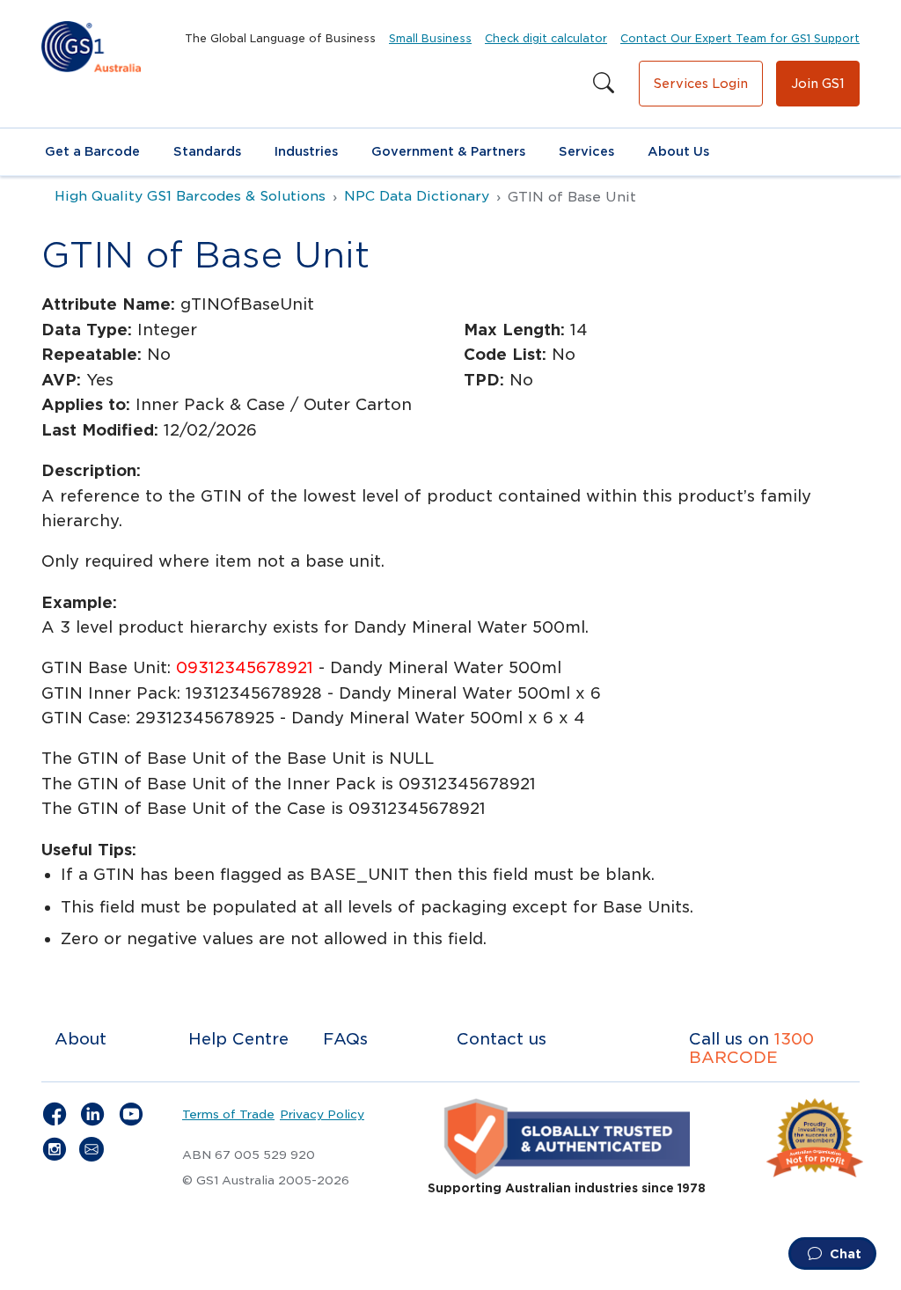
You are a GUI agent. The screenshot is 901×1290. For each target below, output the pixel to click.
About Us (678, 151)
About (80, 1039)
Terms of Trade (228, 1114)
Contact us (501, 1039)
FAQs (345, 1039)
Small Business (430, 38)
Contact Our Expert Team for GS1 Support (740, 38)
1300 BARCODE (751, 1048)
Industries (306, 151)
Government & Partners (448, 151)
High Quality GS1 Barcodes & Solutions (190, 196)
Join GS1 (818, 84)
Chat (843, 1254)
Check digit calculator (546, 38)
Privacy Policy (322, 1114)
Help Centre (238, 1039)
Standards (207, 151)
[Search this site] (604, 83)
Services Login (701, 84)
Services (586, 151)
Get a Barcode (92, 151)
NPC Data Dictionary (416, 196)
